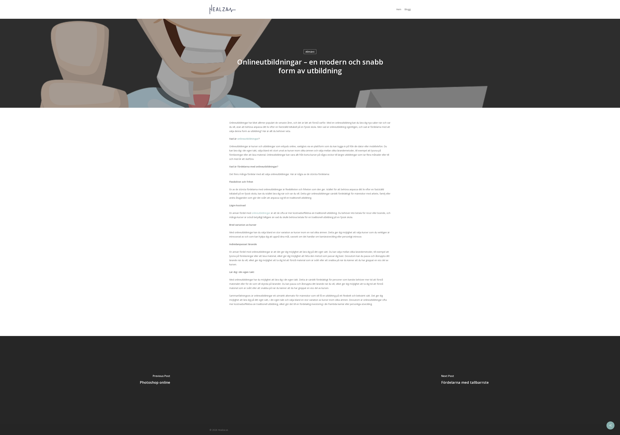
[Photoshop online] (155, 380)
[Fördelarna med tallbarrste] (465, 380)
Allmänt (310, 51)
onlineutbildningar (261, 213)
